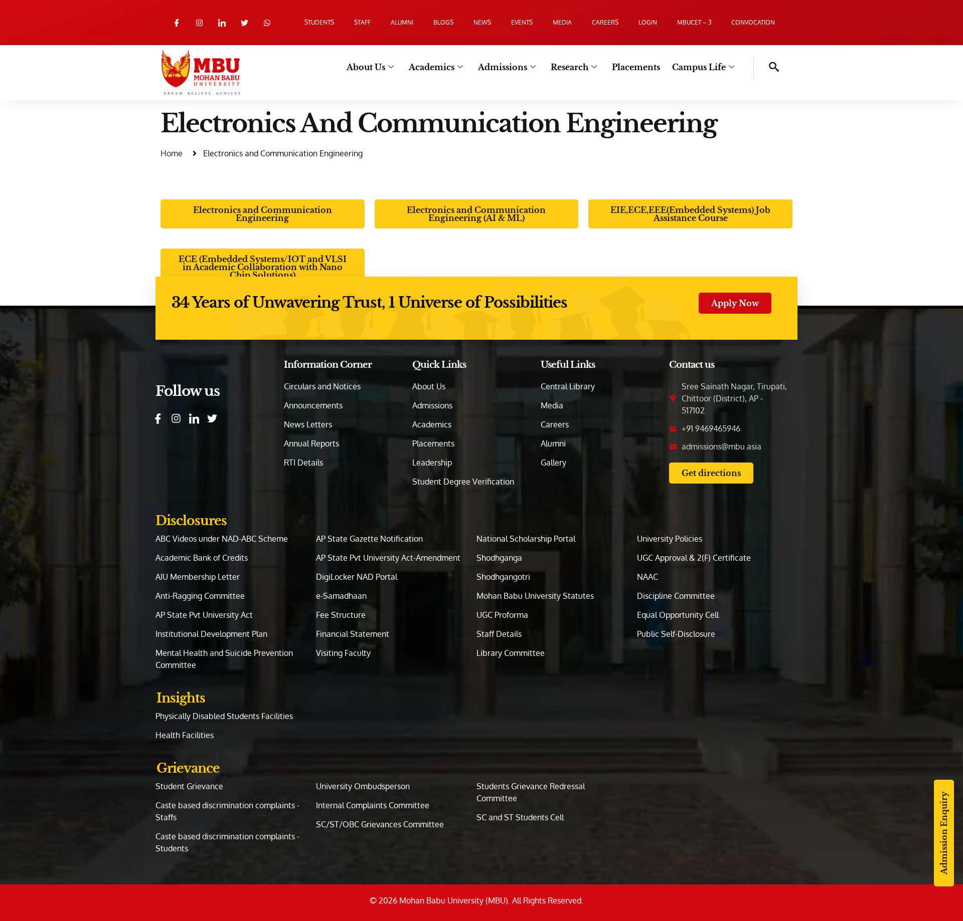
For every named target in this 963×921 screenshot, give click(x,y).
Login (647, 22)
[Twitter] (244, 23)
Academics (431, 67)
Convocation (753, 22)
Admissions (502, 67)
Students (319, 22)
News (482, 22)
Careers (605, 22)
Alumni (402, 22)
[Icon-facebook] (177, 23)
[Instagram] (199, 23)
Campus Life (699, 67)
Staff (362, 22)
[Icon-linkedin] (222, 23)
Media (562, 22)
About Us (366, 67)
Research (569, 67)
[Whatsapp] (267, 23)
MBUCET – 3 (694, 22)
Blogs (443, 22)
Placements (636, 67)
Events (522, 22)
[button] (766, 68)
